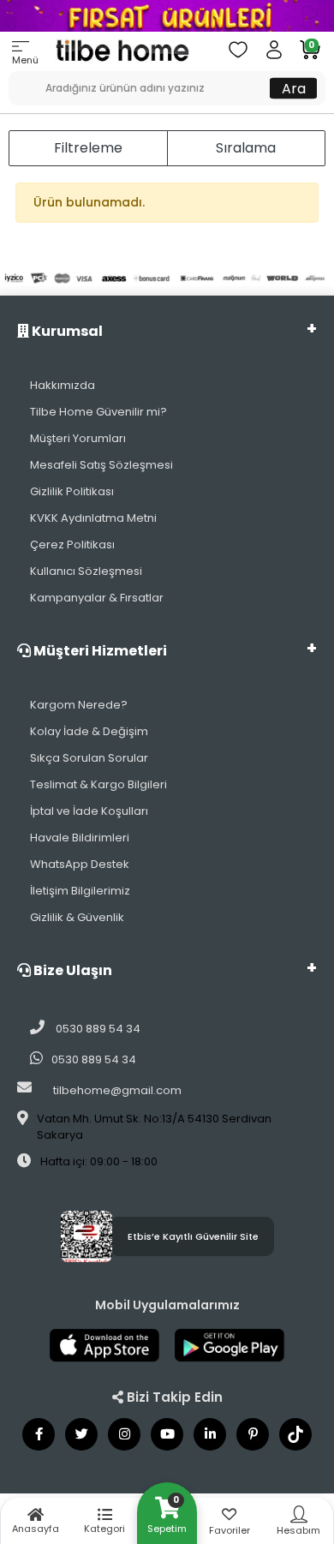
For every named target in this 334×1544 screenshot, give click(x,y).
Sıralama (246, 148)
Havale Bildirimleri (79, 837)
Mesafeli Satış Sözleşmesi (101, 465)
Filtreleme (88, 148)
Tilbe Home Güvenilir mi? (98, 412)
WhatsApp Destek (79, 864)
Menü (25, 60)
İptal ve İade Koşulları (89, 811)
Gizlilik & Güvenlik (77, 917)
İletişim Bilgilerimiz (80, 891)
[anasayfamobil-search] (14, 80)
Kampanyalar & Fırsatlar (97, 597)
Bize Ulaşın (71, 970)
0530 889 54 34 (96, 1028)
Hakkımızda (62, 385)
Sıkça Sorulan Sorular (89, 758)
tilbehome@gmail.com (117, 1090)
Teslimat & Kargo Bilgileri (98, 784)
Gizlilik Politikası (72, 491)
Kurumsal (66, 331)
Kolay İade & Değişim (89, 731)
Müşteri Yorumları (78, 438)
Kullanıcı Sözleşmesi (86, 571)
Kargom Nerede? (79, 705)
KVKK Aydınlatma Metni (93, 518)
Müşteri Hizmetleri (99, 651)
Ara (294, 88)
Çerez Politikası (72, 544)
